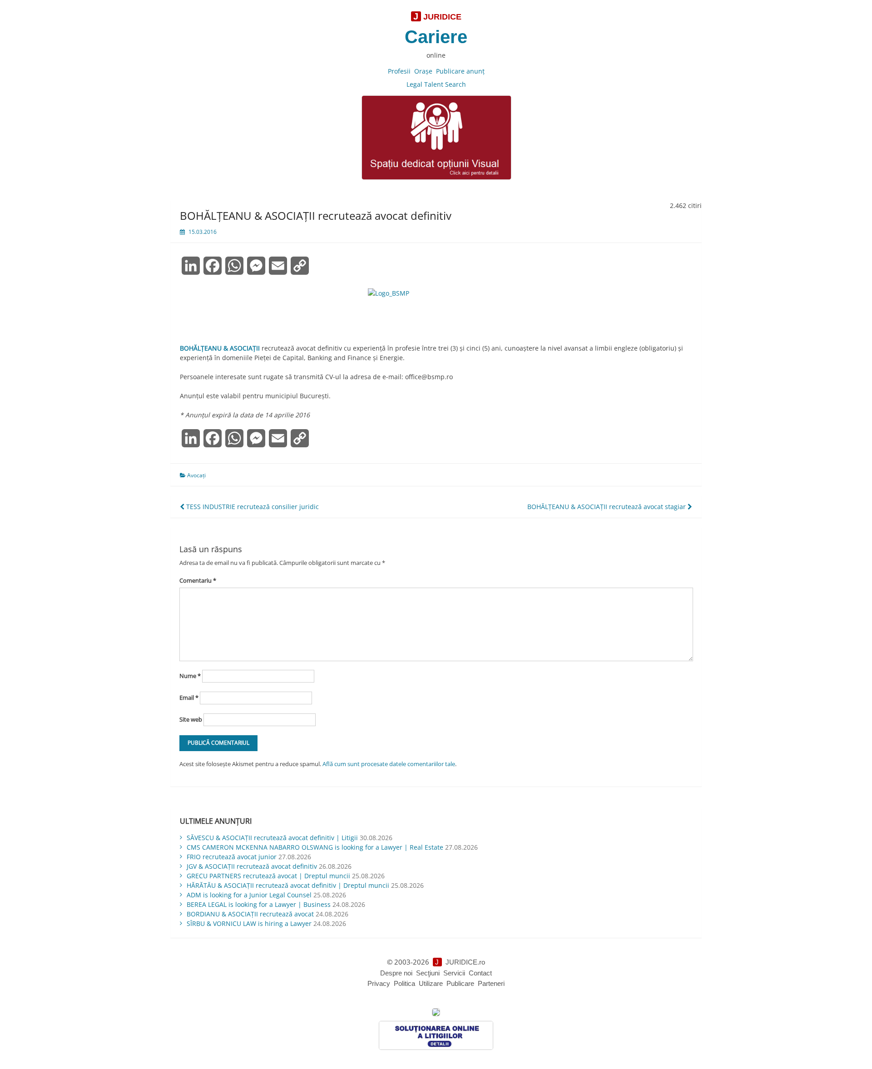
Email (188, 697)
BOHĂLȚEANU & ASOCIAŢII (220, 348)
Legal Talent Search (436, 84)
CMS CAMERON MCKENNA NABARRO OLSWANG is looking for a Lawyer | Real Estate (315, 847)
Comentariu (197, 580)
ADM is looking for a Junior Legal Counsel (249, 895)
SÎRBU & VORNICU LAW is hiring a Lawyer (249, 923)
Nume (190, 676)
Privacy (378, 983)
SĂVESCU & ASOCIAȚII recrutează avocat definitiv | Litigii (272, 837)
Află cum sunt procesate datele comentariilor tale (388, 764)
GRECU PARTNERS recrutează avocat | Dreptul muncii (268, 875)
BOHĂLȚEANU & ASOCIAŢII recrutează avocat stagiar (607, 506)
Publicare (460, 983)
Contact (480, 973)
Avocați (196, 475)
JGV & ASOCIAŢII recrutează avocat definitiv (252, 866)
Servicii (454, 973)
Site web (190, 719)
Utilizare (431, 983)
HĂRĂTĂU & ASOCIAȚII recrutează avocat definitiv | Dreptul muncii (288, 885)
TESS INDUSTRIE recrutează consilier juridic (251, 506)
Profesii (399, 71)
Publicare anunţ (460, 71)
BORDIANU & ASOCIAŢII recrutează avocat (250, 914)
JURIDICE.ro (465, 962)
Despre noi (396, 973)
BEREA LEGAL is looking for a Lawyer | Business (259, 904)
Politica (404, 983)
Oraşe (423, 71)
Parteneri (491, 983)
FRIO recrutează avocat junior (232, 856)
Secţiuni (428, 973)
